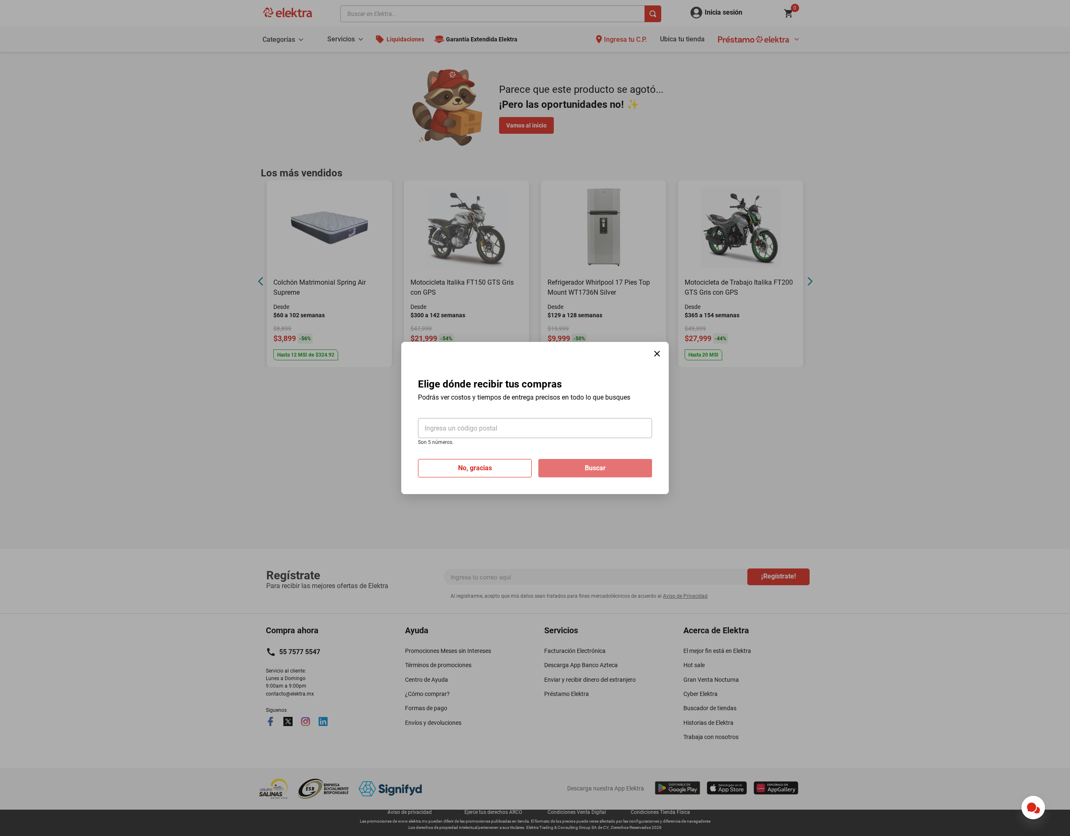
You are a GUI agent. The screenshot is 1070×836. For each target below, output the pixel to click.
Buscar (595, 468)
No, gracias (475, 468)
